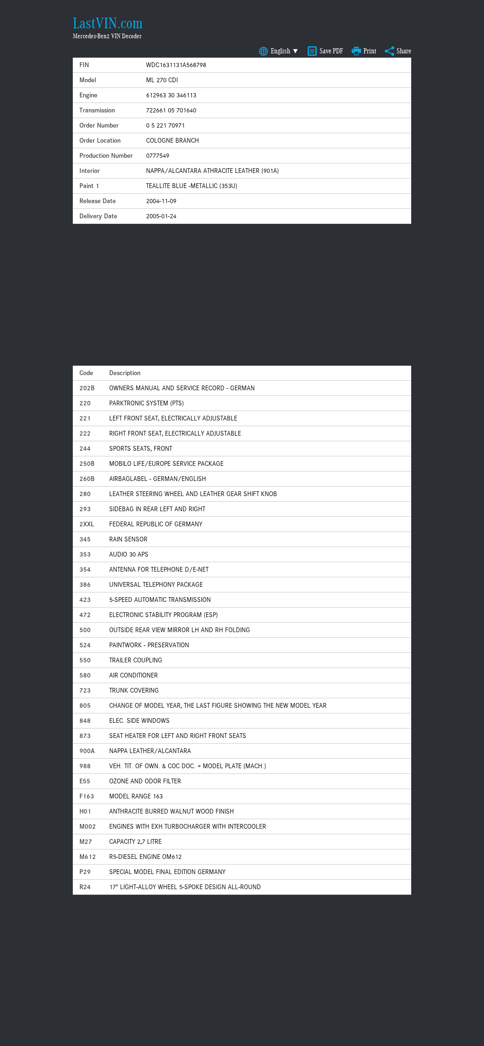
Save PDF (331, 51)
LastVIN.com (108, 23)
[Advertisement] (242, 295)
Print (369, 51)
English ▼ (285, 51)
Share (404, 51)
